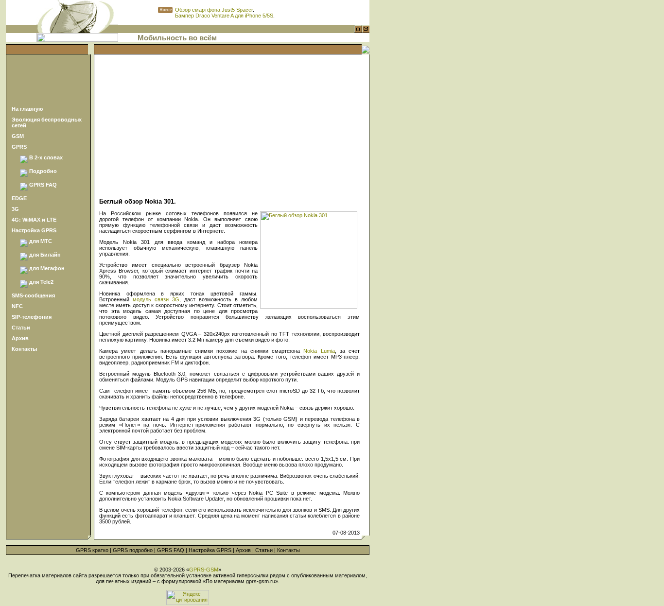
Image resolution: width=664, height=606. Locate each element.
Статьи (21, 327)
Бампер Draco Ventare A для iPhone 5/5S (224, 15)
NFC (17, 306)
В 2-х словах (46, 157)
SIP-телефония (32, 317)
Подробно (43, 171)
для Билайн (45, 255)
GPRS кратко (92, 550)
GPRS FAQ (43, 185)
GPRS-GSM (203, 569)
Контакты (24, 349)
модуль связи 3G (156, 299)
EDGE (19, 198)
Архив (20, 338)
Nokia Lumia (318, 351)
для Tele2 (41, 282)
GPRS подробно (133, 550)
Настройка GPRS (34, 230)
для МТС (40, 241)
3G (15, 209)
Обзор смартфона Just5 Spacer (214, 10)
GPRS (19, 147)
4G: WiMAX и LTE (34, 220)
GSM (18, 136)
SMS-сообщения (33, 295)
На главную (27, 109)
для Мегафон (47, 268)
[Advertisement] (48, 79)
